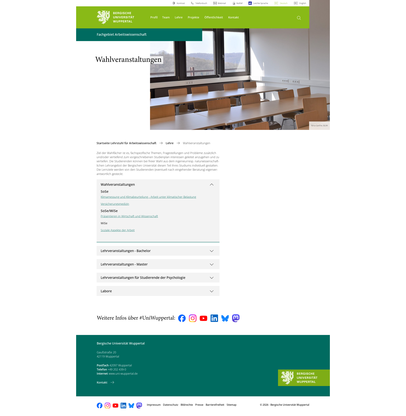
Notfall (239, 3)
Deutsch (284, 3)
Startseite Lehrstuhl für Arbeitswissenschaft (127, 143)
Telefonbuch (201, 3)
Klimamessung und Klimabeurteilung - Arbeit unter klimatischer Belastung (148, 197)
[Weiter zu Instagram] (192, 318)
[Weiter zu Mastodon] (236, 318)
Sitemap (231, 404)
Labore (106, 291)
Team (166, 17)
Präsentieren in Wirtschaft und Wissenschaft (129, 216)
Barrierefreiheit (215, 404)
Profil (154, 17)
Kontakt (233, 17)
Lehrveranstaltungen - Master (124, 264)
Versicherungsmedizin (115, 204)
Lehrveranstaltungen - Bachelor (126, 251)
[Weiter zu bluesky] (225, 318)
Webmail (222, 3)
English (302, 3)
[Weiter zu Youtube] (203, 318)
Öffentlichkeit (213, 17)
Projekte (193, 17)
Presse (199, 404)
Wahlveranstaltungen (118, 184)
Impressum (154, 404)
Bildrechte (187, 404)
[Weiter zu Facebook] (182, 318)
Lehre (179, 17)
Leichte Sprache (260, 3)
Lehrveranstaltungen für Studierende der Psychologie (143, 277)
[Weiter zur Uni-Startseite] (122, 17)
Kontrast (181, 3)
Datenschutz (170, 404)
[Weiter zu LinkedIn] (214, 318)
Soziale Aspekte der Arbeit (118, 230)
